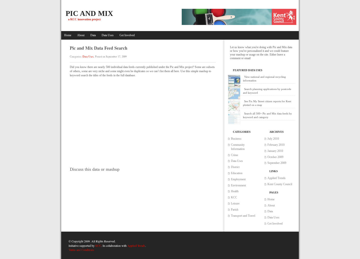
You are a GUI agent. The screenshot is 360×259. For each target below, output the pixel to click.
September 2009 (276, 163)
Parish (234, 209)
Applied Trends (276, 178)
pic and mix (89, 13)
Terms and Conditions (81, 250)
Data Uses (108, 35)
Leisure (235, 203)
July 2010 (273, 138)
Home (67, 35)
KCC (234, 197)
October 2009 (275, 157)
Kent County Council (279, 184)
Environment (238, 185)
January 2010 (275, 151)
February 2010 (276, 144)
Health (235, 191)
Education (236, 173)
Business (236, 138)
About (80, 35)
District (235, 167)
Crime (234, 155)
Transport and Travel (243, 215)
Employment (238, 179)
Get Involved (127, 35)
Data (93, 35)
